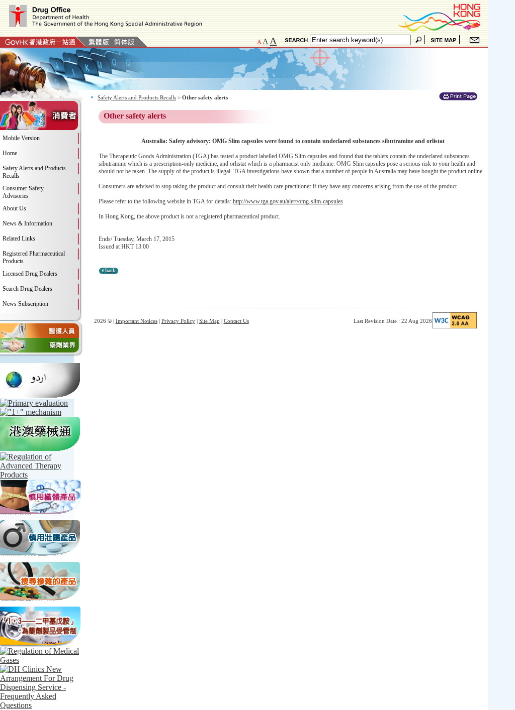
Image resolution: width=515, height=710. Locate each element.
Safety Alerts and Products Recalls (137, 97)
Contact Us (236, 321)
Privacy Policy (178, 321)
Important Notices (136, 321)
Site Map (209, 321)
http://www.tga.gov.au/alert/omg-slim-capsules (288, 201)
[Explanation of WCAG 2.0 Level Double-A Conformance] (455, 326)
